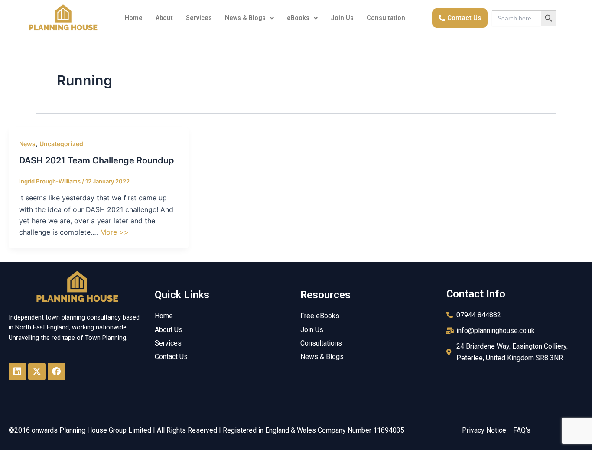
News (27, 143)
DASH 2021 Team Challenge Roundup (96, 160)
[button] (249, 18)
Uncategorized (61, 143)
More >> (114, 232)
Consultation (386, 18)
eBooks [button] (298, 18)
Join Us (342, 18)
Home (134, 18)
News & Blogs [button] (245, 18)
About (164, 18)
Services (199, 18)
